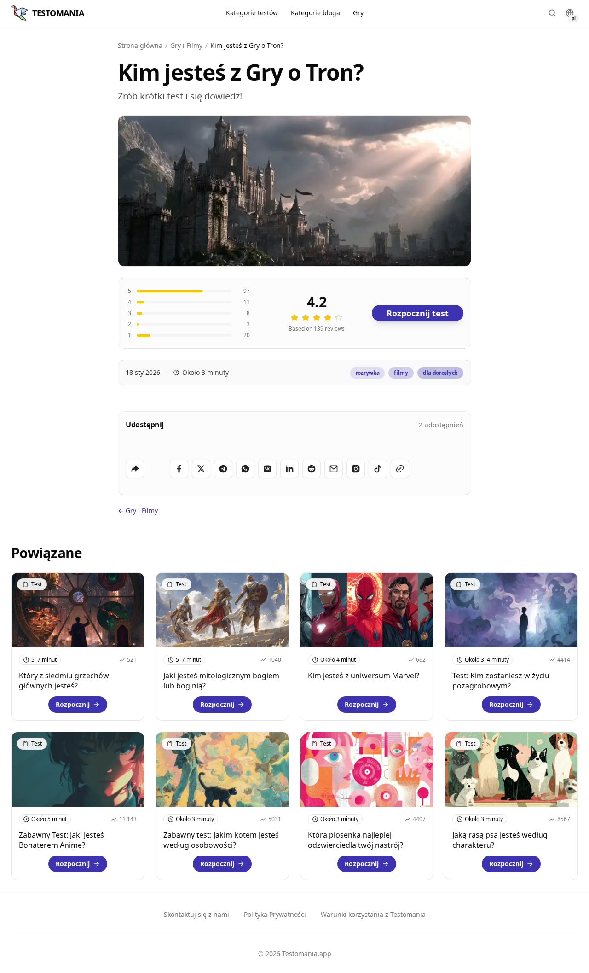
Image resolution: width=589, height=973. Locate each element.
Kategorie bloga (315, 12)
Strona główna (140, 45)
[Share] (135, 469)
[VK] (267, 469)
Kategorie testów (252, 12)
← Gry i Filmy (138, 510)
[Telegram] (223, 469)
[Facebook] (179, 469)
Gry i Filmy (186, 45)
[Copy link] (400, 469)
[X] (201, 469)
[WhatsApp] (245, 469)
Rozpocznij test (418, 313)
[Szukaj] (552, 13)
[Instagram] (355, 469)
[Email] (333, 469)
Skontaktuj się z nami (196, 914)
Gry (358, 12)
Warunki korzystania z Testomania (373, 914)
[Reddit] (311, 469)
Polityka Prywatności (275, 914)
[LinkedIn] (289, 469)
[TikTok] (378, 469)
